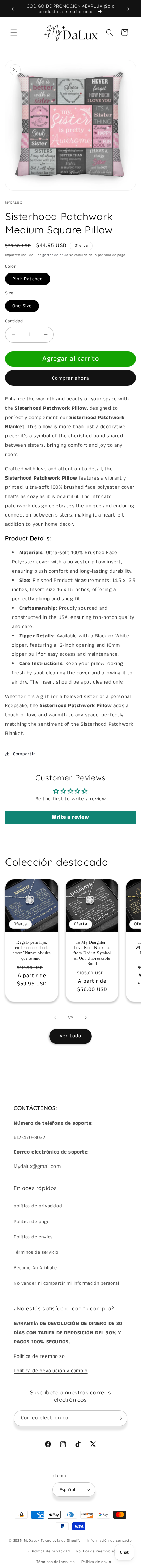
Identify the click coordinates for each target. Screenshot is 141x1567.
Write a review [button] (70, 817)
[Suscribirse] (119, 1418)
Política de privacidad (51, 1551)
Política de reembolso (96, 1551)
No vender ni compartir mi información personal (66, 1283)
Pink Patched (27, 279)
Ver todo (70, 1036)
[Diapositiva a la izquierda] (55, 1017)
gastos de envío (55, 255)
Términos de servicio (36, 1252)
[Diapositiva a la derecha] (85, 1017)
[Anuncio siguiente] (128, 8)
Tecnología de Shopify (61, 1540)
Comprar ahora (70, 378)
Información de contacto (109, 1540)
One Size (22, 306)
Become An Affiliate (35, 1267)
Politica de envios (33, 1237)
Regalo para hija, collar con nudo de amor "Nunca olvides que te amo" (32, 950)
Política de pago (32, 1221)
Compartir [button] (24, 754)
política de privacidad (38, 1205)
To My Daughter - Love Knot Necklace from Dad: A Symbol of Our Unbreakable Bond (92, 953)
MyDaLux (32, 1540)
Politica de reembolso (39, 1356)
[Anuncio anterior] (12, 8)
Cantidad (14, 321)
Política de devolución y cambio (51, 1370)
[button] (13, 32)
